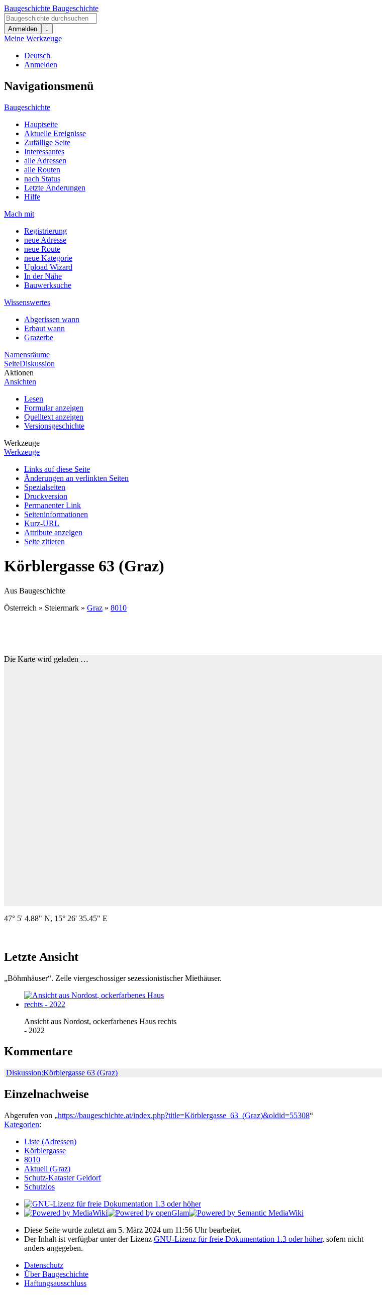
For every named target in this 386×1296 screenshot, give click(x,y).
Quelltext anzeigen (53, 417)
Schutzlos (39, 1186)
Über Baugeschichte (56, 1274)
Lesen (33, 398)
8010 (119, 608)
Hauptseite (41, 124)
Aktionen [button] (19, 372)
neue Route (42, 249)
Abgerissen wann (51, 319)
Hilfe (32, 196)
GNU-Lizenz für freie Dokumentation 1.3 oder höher (238, 1239)
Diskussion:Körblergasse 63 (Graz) (62, 1072)
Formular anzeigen (53, 408)
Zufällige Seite (47, 142)
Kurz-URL (41, 523)
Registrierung (45, 231)
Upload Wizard (48, 267)
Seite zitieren (44, 541)
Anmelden (22, 29)
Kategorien (21, 1124)
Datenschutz (43, 1265)
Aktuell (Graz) (47, 1168)
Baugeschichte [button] (27, 107)
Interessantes (44, 151)
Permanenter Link (52, 505)
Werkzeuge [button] (22, 443)
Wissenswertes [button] (27, 302)
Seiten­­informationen (56, 514)
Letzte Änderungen (54, 187)
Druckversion (45, 496)
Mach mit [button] (19, 214)
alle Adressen (45, 160)
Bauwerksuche (47, 285)
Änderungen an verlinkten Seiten (76, 478)
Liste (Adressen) (50, 1141)
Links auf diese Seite (57, 469)
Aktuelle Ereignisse (55, 133)
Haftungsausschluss (55, 1283)
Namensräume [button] (27, 354)
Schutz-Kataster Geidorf (62, 1177)
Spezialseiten (44, 487)
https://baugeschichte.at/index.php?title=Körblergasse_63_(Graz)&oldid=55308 (184, 1115)
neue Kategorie (48, 258)
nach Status (42, 178)
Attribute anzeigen (53, 532)
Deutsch (37, 55)
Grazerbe (38, 337)
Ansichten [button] (20, 381)
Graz (95, 608)
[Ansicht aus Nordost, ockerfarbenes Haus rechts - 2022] (99, 1004)
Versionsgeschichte (54, 426)
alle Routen (42, 169)
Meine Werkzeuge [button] (33, 38)
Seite (12, 363)
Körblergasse (45, 1150)
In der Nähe (43, 276)
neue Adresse (45, 240)
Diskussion (37, 363)
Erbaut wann (44, 328)
